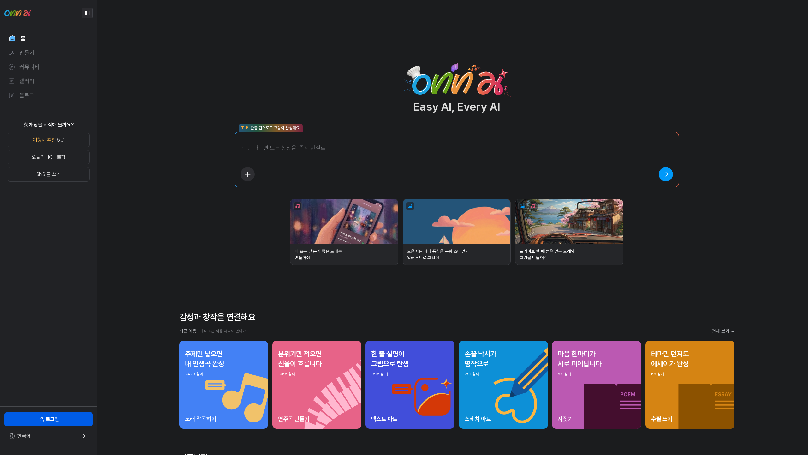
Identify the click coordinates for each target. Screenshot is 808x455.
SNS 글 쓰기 (48, 174)
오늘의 (48, 157)
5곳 (48, 140)
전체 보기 (723, 331)
